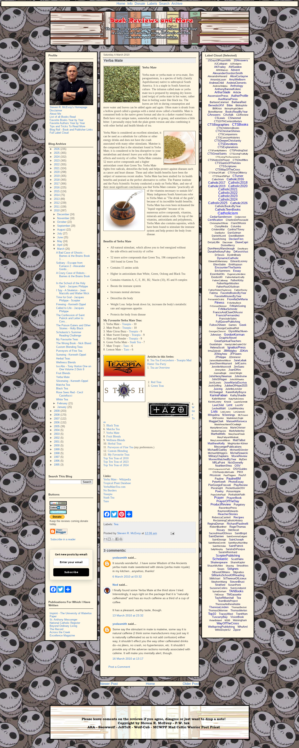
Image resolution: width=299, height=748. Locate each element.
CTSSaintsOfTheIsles (228, 163)
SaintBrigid (241, 533)
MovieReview (239, 456)
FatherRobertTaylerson (219, 290)
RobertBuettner (218, 526)
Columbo (236, 226)
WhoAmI (243, 626)
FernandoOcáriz (216, 299)
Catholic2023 (228, 196)
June (60, 237)
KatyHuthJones (236, 399)
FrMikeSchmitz (227, 309)
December (63, 214)
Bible (230, 105)
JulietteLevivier (233, 389)
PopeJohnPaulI (218, 494)
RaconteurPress (228, 507)
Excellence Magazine (62, 635)
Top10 (212, 613)
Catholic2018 (238, 182)
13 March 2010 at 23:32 (127, 615)
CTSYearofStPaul (221, 176)
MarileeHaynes (218, 431)
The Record (56, 629)
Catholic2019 (216, 186)
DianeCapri (241, 242)
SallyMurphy (217, 549)
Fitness (219, 302)
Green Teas (157, 385)
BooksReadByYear (236, 111)
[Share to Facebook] (117, 539)
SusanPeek (234, 584)
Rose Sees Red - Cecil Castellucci (69, 394)
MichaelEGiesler (239, 449)
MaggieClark (216, 421)
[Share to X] (113, 539)
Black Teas (112, 425)
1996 (57, 460)
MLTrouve (243, 415)
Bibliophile (241, 105)
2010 (57, 210)
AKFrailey (220, 66)
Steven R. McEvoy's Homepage (68, 107)
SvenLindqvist (238, 588)
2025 (57, 152)
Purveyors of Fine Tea (120, 447)
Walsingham (240, 620)
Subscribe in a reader (62, 539)
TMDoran (219, 594)
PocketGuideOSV (235, 488)
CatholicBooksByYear (228, 206)
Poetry (219, 491)
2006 (57, 422)
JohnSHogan (219, 379)
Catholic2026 (239, 203)
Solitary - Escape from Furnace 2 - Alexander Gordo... (70, 266)
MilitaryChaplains (218, 456)
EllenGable (219, 264)
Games (233, 325)
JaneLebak (240, 360)
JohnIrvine (241, 376)
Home (121, 3)
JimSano (239, 366)
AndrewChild (216, 82)
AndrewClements (237, 82)
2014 (57, 195)
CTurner (237, 176)
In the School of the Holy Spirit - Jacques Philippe (72, 285)
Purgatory (239, 504)
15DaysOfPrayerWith (219, 60)
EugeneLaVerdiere (236, 274)
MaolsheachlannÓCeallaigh (227, 424)
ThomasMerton (238, 610)
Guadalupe (216, 344)
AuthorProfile (239, 95)
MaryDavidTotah (236, 434)
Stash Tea (135, 342)
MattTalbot (239, 440)
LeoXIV (239, 405)
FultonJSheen (218, 324)
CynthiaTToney (236, 229)
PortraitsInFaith (236, 494)
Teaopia (126, 324)
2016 (57, 187)
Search (164, 3)
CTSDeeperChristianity (227, 140)
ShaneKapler (237, 562)
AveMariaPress (228, 99)
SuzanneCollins (218, 588)
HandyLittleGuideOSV (235, 344)
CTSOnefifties (240, 160)
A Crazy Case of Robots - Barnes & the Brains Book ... (73, 276)
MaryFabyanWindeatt (227, 437)
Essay (237, 270)
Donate (140, 3)
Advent (235, 69)
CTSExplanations (228, 147)
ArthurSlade (222, 92)
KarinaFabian (218, 395)
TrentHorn (242, 613)
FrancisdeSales (228, 318)
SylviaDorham (219, 591)
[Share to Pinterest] (121, 539)
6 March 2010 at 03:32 (127, 576)
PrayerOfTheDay (227, 501)
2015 (57, 191)
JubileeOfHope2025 (235, 385)
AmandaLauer (218, 79)
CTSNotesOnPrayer (219, 160)
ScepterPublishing (228, 555)
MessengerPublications (228, 446)
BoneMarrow (215, 111)
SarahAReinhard (227, 552)
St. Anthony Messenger (63, 619)
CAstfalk (228, 114)
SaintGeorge (219, 539)
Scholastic (220, 559)
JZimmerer (235, 357)
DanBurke (220, 233)
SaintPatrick (236, 545)
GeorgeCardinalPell (228, 328)
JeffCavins (240, 363)
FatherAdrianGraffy (234, 277)
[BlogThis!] (109, 539)
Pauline (219, 478)
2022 (57, 164)
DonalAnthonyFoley (219, 251)
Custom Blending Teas (69, 346)
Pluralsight (217, 488)
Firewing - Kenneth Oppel (71, 304)
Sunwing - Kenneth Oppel (71, 354)
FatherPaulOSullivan (227, 286)
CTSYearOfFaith (217, 172)
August (61, 229)
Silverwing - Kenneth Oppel (72, 380)
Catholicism (228, 213)
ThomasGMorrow (218, 610)
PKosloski (215, 475)
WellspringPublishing (221, 626)
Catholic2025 (217, 203)
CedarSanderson (221, 216)
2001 (57, 441)
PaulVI (242, 475)
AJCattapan (220, 63)
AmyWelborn (237, 79)
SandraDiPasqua (235, 549)
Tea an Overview (160, 367)
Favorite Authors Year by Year (67, 123)
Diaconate (227, 242)
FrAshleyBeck (234, 303)
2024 (57, 156)
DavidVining (219, 239)
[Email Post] (171, 533)
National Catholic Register (65, 622)
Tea (116, 524)
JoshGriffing (215, 385)
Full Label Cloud (59, 132)
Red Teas (156, 382)
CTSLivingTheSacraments (228, 157)
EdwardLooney (238, 261)
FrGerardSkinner (218, 306)
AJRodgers (235, 64)
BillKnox (217, 108)
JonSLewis (215, 382)
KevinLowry (214, 401)
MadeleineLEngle (235, 418)
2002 (57, 437)
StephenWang (219, 581)
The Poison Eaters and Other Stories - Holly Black (73, 327)
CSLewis (220, 118)
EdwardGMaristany (218, 261)
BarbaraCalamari (219, 102)
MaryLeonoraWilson (220, 440)
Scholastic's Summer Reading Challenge (68, 334)
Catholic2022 (228, 192)
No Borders (110, 490)
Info (130, 3)
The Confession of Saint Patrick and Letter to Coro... (70, 318)
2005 (57, 426)
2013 (57, 198)
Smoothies (242, 565)
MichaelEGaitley (217, 449)
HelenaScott (217, 347)
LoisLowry (225, 412)
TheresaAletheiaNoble (227, 604)
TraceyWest (226, 613)
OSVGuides (240, 468)
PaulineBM (233, 478)
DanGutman (234, 232)
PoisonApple (233, 491)
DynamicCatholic (228, 258)
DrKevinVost (241, 251)
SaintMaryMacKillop (238, 543)
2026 (57, 148)
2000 (57, 445)
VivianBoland (215, 620)
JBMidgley (230, 350)
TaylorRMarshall (224, 597)
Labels (152, 3)
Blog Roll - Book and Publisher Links (71, 129)
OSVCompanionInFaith (219, 469)
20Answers (241, 60)
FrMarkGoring (238, 306)
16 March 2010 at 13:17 (127, 658)
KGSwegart (216, 392)
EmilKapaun (235, 264)
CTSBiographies (218, 124)
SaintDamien (216, 536)
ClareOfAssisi (238, 223)
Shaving (230, 566)
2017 (57, 183)
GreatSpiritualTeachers (227, 341)
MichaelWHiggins (217, 453)
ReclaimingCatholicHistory (228, 520)
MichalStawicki (239, 453)
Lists (214, 411)
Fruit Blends (113, 436)
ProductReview (221, 504)
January (62, 407)
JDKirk (244, 350)
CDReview (242, 114)
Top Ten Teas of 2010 (116, 458)
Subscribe (71, 572)
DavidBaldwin (236, 235)
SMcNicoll (233, 530)
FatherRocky (240, 290)
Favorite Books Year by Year (66, 120)
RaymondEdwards (228, 511)
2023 (57, 160)
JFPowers (236, 353)
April (60, 244)
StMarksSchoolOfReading (227, 575)
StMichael (214, 578)
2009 (57, 410)
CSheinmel (234, 118)
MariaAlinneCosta (218, 427)
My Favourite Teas (118, 454)
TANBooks (236, 591)
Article (237, 92)
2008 (57, 414)
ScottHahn (237, 559)
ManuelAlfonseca (236, 421)
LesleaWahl (219, 408)
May (60, 241)
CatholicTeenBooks (228, 209)
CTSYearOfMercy (237, 172)
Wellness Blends (115, 440)
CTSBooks (240, 124)
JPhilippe (220, 357)
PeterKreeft (219, 481)
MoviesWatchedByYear (222, 459)
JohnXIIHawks (237, 379)
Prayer (219, 497)
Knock (227, 401)
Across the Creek (60, 632)
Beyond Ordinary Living (63, 625)
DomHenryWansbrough (221, 248)
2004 (57, 430)
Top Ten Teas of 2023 (116, 461)
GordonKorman (234, 334)
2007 (57, 418)
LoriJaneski (239, 412)
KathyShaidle (238, 395)
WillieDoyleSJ (222, 629)
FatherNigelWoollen (228, 283)
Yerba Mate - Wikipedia (117, 479)
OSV (237, 465)
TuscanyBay (220, 616)
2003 (57, 433)
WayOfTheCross (228, 623)
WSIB (227, 620)
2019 (57, 175)
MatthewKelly (216, 443)
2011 (57, 206)
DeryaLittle (214, 242)
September (64, 225)
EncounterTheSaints (228, 267)
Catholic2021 (228, 189)
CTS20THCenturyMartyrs (228, 121)
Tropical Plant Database (117, 483)
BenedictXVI (216, 105)
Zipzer (237, 629)
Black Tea (62, 388)
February (62, 403)
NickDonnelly (235, 462)
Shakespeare (219, 562)
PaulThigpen (230, 475)
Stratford (220, 584)
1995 (57, 464)
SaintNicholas (219, 546)
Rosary (221, 530)
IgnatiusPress (236, 347)
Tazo (126, 345)
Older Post (191, 684)
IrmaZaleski (214, 350)
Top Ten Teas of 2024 (116, 465)
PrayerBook (234, 497)
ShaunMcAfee (215, 565)
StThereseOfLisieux (235, 578)
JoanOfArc (234, 369)
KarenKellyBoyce (236, 392)
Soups (220, 569)
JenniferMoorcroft (221, 366)
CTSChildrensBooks (228, 128)
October (62, 221)
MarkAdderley (236, 430)
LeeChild (218, 405)
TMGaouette (234, 594)
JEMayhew (220, 353)
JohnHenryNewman (220, 376)
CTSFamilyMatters (217, 150)
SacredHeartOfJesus (220, 533)
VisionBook (237, 616)
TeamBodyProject (228, 601)
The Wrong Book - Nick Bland (73, 343)
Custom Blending (118, 451)
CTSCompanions (227, 134)
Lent (229, 405)
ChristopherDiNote (219, 223)
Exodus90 (217, 277)
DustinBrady (234, 255)
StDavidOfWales (221, 572)
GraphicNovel (228, 337)
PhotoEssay (236, 481)
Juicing (218, 388)
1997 (57, 456)
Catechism (218, 179)
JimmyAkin (220, 370)
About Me (55, 113)
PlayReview (241, 485)
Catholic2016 (235, 179)
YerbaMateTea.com (114, 486)
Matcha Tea (113, 429)
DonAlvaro (243, 248)
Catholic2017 (216, 182)
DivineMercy (228, 245)
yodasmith (119, 557)
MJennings (228, 414)
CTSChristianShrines (228, 131)
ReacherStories (228, 514)
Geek (242, 324)
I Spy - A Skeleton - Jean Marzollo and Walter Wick (72, 292)
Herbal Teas (114, 443)
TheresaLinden (219, 607)
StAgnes (233, 568)
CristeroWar (218, 229)
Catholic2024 (228, 199)
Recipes (239, 517)
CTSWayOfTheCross (227, 169)
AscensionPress (218, 95)
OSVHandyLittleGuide (223, 472)
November (63, 218)
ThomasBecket (239, 607)
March (61, 248)
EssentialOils (217, 274)
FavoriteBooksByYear (233, 292)
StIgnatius (238, 572)
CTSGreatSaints (217, 153)
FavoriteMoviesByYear (228, 296)
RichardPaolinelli (237, 523)
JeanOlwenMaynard (221, 363)
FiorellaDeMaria (237, 299)
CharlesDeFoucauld (237, 220)
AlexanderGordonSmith (228, 73)
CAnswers (213, 114)
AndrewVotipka (220, 86)
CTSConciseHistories (228, 137)
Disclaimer (56, 110)
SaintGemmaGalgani (237, 536)
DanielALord (219, 235)
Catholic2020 (238, 186)
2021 (57, 168)
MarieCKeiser (238, 427)
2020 (57, 172)
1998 (57, 453)
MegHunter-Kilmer (238, 443)
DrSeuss (219, 255)
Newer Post (109, 684)
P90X (240, 472)
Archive (176, 3)
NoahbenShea (223, 465)
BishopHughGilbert (234, 108)
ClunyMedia (221, 226)
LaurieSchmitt (240, 402)
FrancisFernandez (228, 315)
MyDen (243, 459)
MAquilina (213, 414)
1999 (57, 449)
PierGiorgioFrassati (219, 485)
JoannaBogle (220, 373)
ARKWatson (222, 70)
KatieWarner (219, 398)
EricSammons (222, 270)
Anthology (236, 85)
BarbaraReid (239, 102)
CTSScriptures (228, 166)
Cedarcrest (240, 217)
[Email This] (105, 539)
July (60, 233)
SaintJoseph (236, 539)
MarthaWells (218, 433)
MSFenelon (218, 418)
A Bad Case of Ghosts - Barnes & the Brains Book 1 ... (73, 255)
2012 (57, 202)
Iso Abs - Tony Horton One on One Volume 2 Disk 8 (73, 368)
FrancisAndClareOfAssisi (228, 312)
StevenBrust (237, 581)
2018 (57, 179)
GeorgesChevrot (217, 331)
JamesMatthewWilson (220, 360)
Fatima (214, 292)
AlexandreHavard (217, 76)
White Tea (62, 399)
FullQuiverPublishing (228, 321)
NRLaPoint (218, 462)
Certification (215, 219)
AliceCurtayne (239, 76)
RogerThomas (237, 526)
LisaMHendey (236, 408)
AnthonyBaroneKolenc (228, 89)
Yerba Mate (112, 432)
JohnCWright (235, 373)
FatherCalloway (220, 280)
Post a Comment (119, 666)
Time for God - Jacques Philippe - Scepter (70, 299)
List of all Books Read (63, 116)
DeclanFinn (236, 239)
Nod (115, 584)
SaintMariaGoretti (216, 543)
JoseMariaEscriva (235, 382)
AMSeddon (235, 66)
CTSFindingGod (239, 150)
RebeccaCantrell (221, 517)
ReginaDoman (215, 523)
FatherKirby (237, 280)
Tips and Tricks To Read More (67, 126)
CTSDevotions (228, 144)
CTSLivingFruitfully (239, 154)
